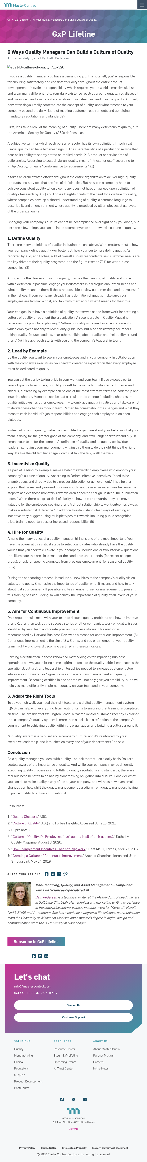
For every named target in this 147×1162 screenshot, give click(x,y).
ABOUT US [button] (100, 1041)
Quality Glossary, (25, 816)
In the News (101, 1068)
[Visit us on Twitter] (73, 1099)
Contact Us (73, 1005)
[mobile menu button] (142, 4)
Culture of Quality (26, 823)
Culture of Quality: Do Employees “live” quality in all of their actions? (63, 836)
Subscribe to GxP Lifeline (36, 941)
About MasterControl (107, 1049)
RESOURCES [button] (63, 1041)
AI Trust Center (64, 1068)
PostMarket (21, 1088)
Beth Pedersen (46, 897)
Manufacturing (23, 1055)
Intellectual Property (74, 1147)
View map (73, 1128)
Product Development (28, 1081)
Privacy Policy (27, 1147)
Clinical (19, 1062)
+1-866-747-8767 (42, 993)
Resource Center (64, 1049)
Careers (98, 1062)
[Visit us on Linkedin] (85, 1099)
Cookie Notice (48, 1147)
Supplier (19, 1075)
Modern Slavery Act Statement (110, 1147)
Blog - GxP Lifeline (66, 1055)
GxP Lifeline (22, 19)
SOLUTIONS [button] (22, 1041)
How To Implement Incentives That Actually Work (49, 848)
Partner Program (104, 1055)
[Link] (65, 873)
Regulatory (21, 1068)
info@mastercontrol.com (32, 986)
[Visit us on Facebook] (62, 1099)
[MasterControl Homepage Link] (20, 5)
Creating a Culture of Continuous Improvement (47, 855)
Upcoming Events (65, 1062)
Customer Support (73, 1017)
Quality (19, 1049)
